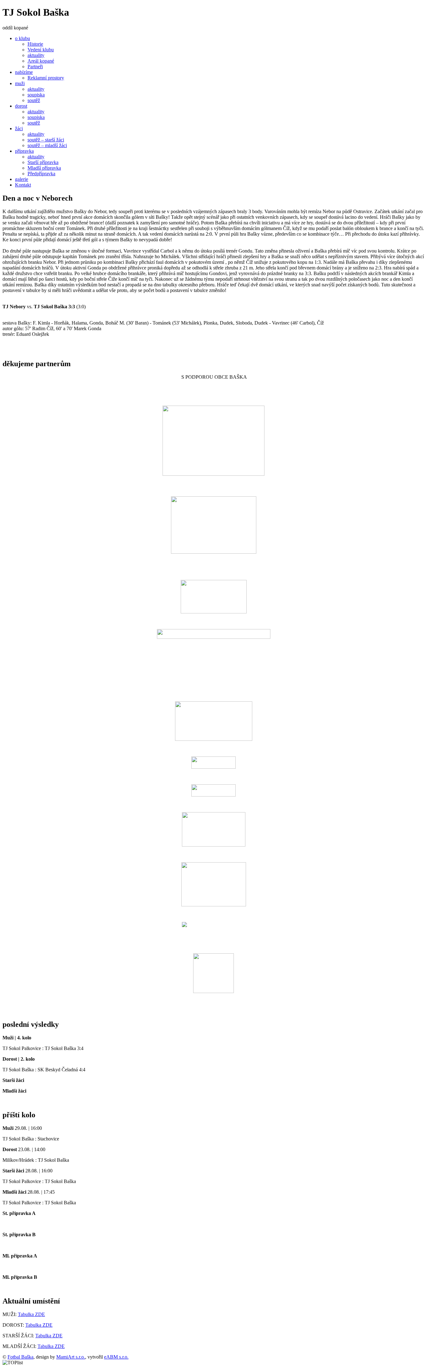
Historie (35, 44)
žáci (19, 128)
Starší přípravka (43, 162)
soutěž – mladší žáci (47, 145)
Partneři (35, 66)
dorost (21, 106)
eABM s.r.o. (116, 1357)
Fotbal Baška (20, 1357)
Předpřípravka (41, 173)
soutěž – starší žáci (46, 139)
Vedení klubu (41, 49)
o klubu (22, 38)
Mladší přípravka (44, 168)
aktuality (36, 55)
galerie (21, 179)
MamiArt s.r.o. (70, 1357)
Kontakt (23, 184)
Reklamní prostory (46, 77)
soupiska (36, 94)
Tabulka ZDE (31, 1314)
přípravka (24, 151)
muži (20, 83)
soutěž (34, 100)
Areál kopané (41, 61)
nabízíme (24, 72)
